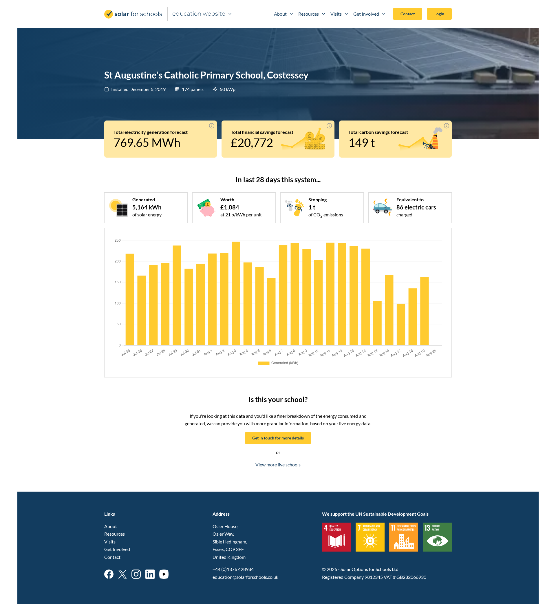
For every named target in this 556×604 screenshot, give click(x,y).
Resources (308, 14)
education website (198, 13)
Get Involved (366, 14)
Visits (336, 14)
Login (439, 13)
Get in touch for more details (278, 437)
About (280, 14)
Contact (407, 13)
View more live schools (278, 464)
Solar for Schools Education (133, 14)
